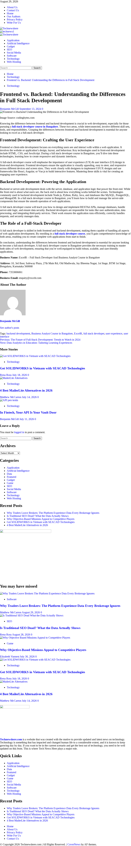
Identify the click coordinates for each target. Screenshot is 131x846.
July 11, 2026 (27, 419)
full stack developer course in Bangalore (35, 126)
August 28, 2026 (21, 634)
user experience (114, 333)
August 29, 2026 (31, 612)
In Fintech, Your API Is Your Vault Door (28, 412)
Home (10, 13)
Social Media (14, 52)
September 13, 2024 (30, 108)
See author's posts (9, 327)
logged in (19, 432)
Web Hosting (14, 61)
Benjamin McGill (9, 108)
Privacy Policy (15, 19)
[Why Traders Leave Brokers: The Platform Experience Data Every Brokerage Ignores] (47, 593)
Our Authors (13, 16)
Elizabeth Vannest (10, 656)
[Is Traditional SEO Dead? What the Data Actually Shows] (31, 615)
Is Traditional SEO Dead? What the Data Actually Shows (38, 515)
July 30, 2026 (27, 656)
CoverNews (73, 844)
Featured (11, 476)
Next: (36, 342)
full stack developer (93, 333)
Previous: (40, 339)
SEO (9, 49)
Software (12, 55)
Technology (13, 58)
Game (10, 483)
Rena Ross (6, 374)
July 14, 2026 (29, 397)
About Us (12, 7)
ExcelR (78, 333)
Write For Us (14, 22)
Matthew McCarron (11, 397)
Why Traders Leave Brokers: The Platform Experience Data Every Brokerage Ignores (53, 512)
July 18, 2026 (20, 374)
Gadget (11, 46)
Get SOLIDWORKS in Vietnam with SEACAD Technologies (42, 368)
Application (13, 40)
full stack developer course (70, 233)
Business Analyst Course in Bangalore (52, 333)
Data (9, 473)
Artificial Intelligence (18, 43)
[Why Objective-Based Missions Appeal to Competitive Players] (35, 637)
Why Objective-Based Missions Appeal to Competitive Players (40, 519)
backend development (18, 333)
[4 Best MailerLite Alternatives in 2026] (13, 378)
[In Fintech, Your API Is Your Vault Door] (9, 400)
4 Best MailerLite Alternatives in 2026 (26, 390)
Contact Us (13, 10)
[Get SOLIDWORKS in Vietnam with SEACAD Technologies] (35, 356)
